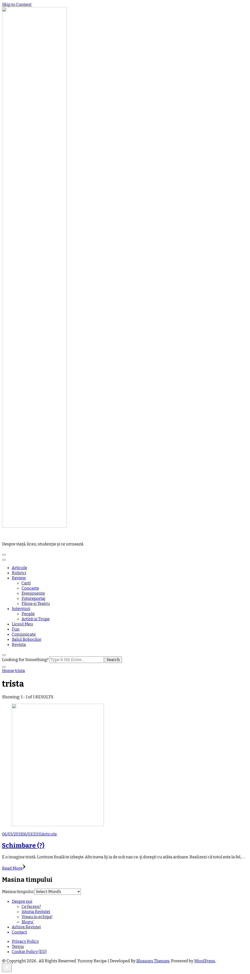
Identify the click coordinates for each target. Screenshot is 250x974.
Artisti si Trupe (35, 619)
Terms (18, 946)
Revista (19, 644)
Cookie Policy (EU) (29, 951)
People (28, 613)
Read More (12, 868)
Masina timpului (18, 891)
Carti (26, 583)
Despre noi (22, 901)
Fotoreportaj (33, 598)
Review (19, 578)
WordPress (204, 961)
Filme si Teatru (35, 603)
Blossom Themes (152, 961)
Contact (19, 932)
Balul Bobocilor (26, 639)
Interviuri (21, 608)
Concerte (30, 588)
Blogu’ (27, 921)
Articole (19, 567)
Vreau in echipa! (36, 916)
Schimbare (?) (23, 845)
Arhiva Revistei (26, 927)
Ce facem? (31, 906)
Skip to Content (16, 4)
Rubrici (19, 572)
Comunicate (24, 634)
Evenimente (33, 593)
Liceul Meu (22, 624)
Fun (16, 629)
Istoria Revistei (35, 911)
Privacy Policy (25, 941)
